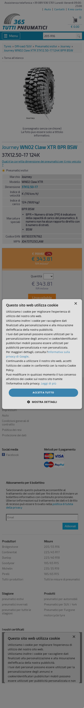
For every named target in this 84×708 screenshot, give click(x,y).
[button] (42, 402)
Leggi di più (48, 383)
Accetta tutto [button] (43, 392)
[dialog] (42, 354)
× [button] (75, 303)
